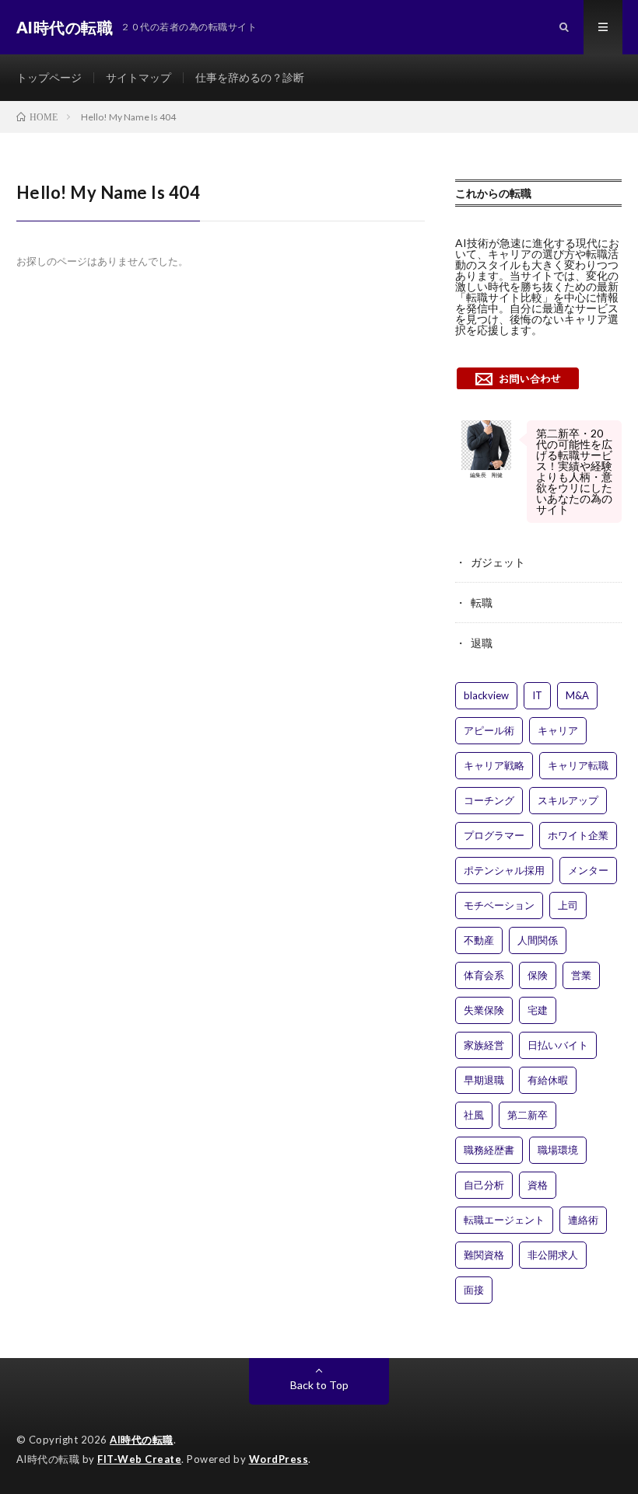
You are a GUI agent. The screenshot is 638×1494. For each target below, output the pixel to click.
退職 (482, 642)
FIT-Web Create (139, 1459)
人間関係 (537, 940)
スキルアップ (568, 800)
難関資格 (484, 1254)
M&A (577, 695)
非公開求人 (553, 1254)
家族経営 (484, 1045)
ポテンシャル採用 (504, 870)
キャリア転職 (578, 765)
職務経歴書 (489, 1150)
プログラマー (494, 835)
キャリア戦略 (494, 765)
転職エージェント (504, 1220)
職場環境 (558, 1150)
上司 (568, 905)
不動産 (479, 940)
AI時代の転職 (142, 1439)
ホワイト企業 (578, 835)
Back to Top (319, 1384)
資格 (538, 1185)
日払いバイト (558, 1045)
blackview (486, 695)
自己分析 (484, 1185)
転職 (482, 602)
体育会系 (484, 975)
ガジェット (498, 562)
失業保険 (484, 1010)
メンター (588, 870)
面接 (474, 1289)
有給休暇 (548, 1080)
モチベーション (499, 905)
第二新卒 (527, 1115)
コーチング (489, 800)
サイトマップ (138, 77)
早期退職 (484, 1080)
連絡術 (583, 1220)
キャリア (558, 730)
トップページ (49, 77)
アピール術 (489, 730)
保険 (538, 975)
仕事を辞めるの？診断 (249, 77)
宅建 (538, 1010)
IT (537, 695)
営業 (581, 975)
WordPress (279, 1459)
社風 (474, 1115)
